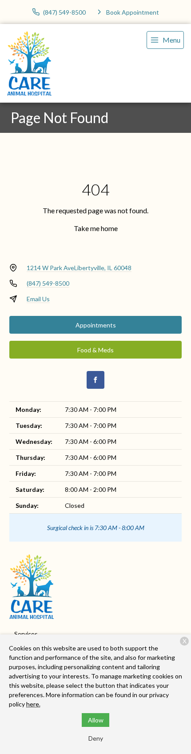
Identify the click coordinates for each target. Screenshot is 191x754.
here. (33, 704)
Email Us (38, 299)
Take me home (96, 228)
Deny (95, 738)
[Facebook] (95, 380)
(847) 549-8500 (48, 283)
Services (26, 634)
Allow (95, 720)
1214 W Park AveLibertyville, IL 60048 (79, 267)
